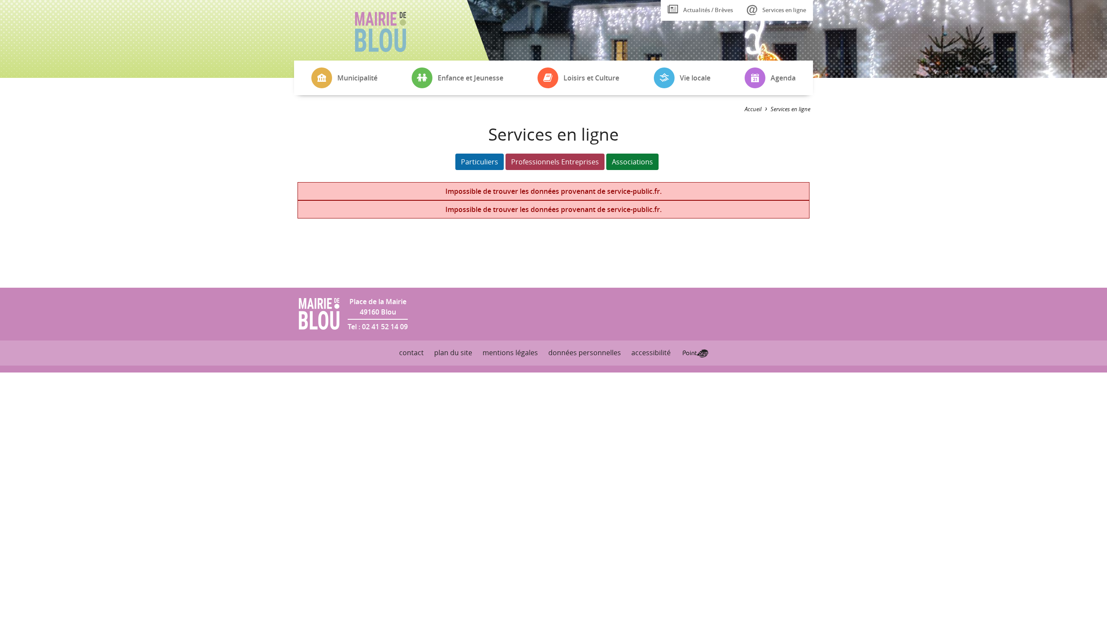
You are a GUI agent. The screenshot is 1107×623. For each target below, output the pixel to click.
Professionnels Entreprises (555, 162)
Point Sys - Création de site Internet (695, 353)
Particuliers (479, 162)
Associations (632, 162)
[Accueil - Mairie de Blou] (380, 32)
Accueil (753, 109)
